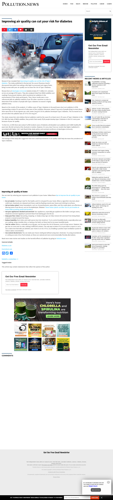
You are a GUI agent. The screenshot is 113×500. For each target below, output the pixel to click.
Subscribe (94, 497)
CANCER (102, 4)
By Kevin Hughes (101, 182)
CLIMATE (109, 4)
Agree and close (96, 490)
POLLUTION (94, 4)
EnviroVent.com (7, 249)
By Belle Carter (101, 88)
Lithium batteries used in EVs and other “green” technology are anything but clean (101, 205)
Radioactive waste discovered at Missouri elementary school (101, 213)
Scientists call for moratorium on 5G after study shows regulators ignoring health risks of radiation (101, 237)
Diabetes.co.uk (6, 245)
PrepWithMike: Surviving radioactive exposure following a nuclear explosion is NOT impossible (101, 84)
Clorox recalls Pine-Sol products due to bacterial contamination (101, 126)
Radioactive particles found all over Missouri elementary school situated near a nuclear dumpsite (101, 179)
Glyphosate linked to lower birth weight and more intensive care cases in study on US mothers (101, 229)
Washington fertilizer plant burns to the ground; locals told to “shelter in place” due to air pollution (101, 134)
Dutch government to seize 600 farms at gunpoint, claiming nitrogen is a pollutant (101, 246)
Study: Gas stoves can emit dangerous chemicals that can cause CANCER (100, 144)
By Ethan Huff (101, 139)
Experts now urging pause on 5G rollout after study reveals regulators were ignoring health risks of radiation (101, 170)
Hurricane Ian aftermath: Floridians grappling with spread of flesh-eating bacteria (101, 221)
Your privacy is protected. (10, 289)
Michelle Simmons (17, 26)
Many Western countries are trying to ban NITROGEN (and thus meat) (101, 197)
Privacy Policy (56, 477)
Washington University (19, 91)
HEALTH (78, 4)
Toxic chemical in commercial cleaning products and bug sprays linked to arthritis (101, 102)
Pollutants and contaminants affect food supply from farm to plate (101, 93)
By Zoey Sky (100, 105)
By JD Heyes (100, 122)
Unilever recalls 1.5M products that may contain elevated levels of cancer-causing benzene (101, 110)
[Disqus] (42, 380)
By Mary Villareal (101, 147)
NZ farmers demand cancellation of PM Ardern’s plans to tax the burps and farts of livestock (101, 160)
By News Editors (101, 155)
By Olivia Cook (101, 97)
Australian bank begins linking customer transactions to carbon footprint (101, 152)
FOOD (71, 4)
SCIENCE (65, 4)
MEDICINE (85, 4)
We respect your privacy (47, 464)
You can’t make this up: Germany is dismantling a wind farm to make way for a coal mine (101, 118)
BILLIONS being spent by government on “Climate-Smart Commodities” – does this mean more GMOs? (101, 188)
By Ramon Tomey (102, 129)
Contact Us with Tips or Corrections (56, 472)
